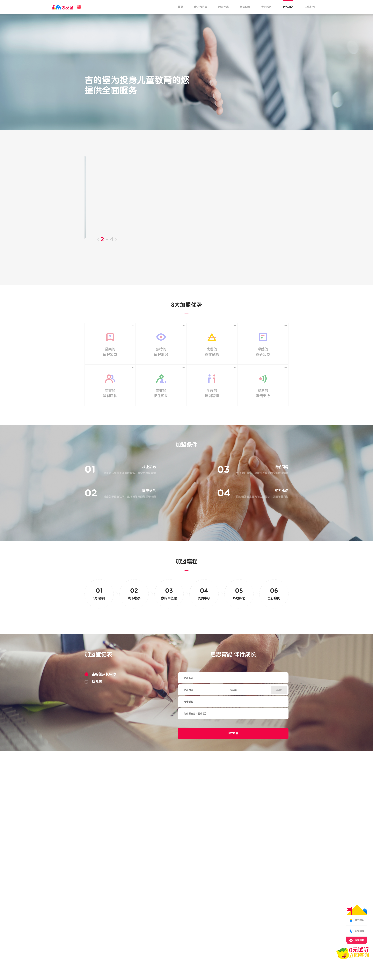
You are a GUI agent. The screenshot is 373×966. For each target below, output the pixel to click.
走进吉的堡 (200, 6)
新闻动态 (245, 6)
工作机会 (310, 6)
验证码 (279, 689)
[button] (98, 240)
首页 (180, 6)
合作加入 (288, 6)
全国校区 (266, 6)
